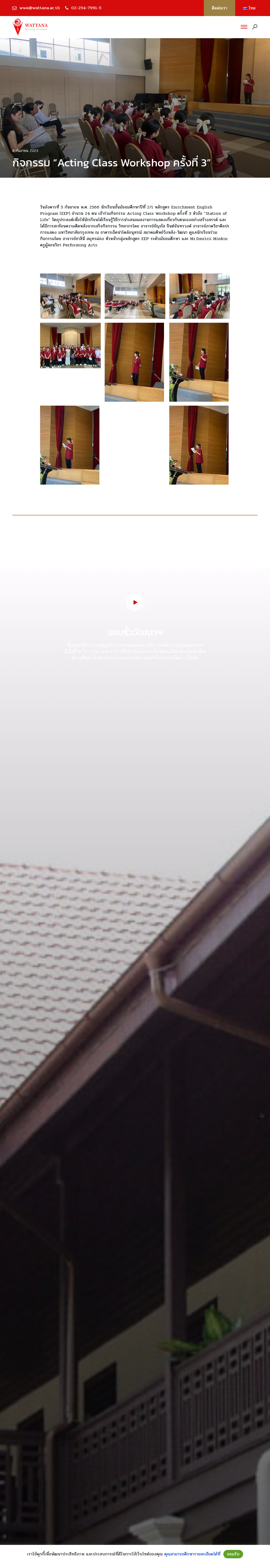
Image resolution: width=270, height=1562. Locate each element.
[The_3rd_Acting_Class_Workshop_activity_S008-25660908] (70, 345)
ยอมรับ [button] (233, 1554)
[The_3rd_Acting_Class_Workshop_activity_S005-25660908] (69, 445)
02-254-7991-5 (86, 8)
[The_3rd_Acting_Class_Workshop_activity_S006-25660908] (199, 445)
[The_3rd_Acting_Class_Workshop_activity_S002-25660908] (135, 296)
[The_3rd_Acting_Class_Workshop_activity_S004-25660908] (199, 362)
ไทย (250, 8)
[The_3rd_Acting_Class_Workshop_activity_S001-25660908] (70, 296)
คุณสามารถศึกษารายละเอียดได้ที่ (192, 1554)
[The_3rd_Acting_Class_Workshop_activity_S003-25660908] (134, 362)
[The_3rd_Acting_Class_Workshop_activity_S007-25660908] (199, 296)
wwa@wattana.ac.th (39, 8)
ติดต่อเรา (219, 8)
